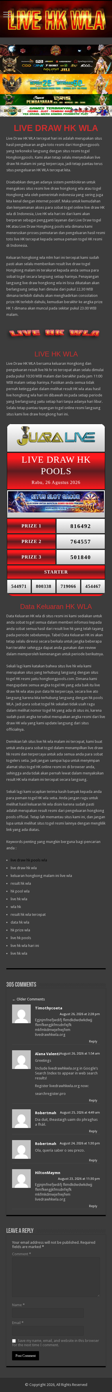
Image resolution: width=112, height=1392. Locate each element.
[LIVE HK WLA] (56, 19)
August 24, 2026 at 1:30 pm (80, 1143)
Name (18, 1305)
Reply (93, 1041)
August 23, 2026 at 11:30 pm (79, 1179)
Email (18, 1323)
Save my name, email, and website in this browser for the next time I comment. (55, 1342)
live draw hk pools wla (29, 860)
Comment (21, 1254)
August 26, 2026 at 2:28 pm (80, 1014)
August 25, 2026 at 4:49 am (80, 1112)
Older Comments (28, 999)
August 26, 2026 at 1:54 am (80, 1053)
